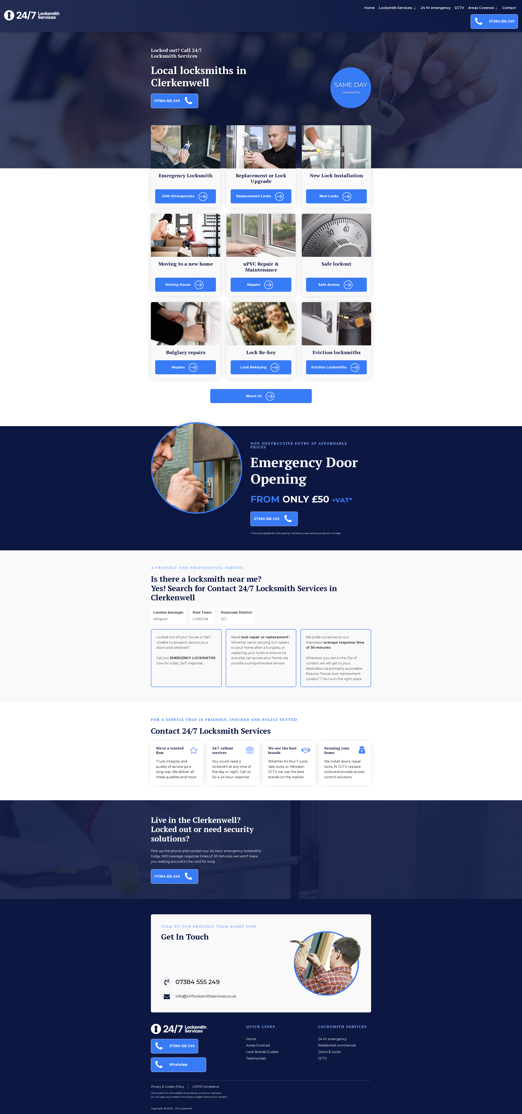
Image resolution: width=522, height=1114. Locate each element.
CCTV (459, 8)
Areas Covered (481, 8)
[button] (494, 21)
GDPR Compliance (205, 1087)
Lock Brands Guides (262, 1052)
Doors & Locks (329, 1052)
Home (369, 8)
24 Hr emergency (435, 8)
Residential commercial (337, 1045)
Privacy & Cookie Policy (167, 1087)
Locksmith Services (395, 8)
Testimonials (256, 1058)
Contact (509, 8)
